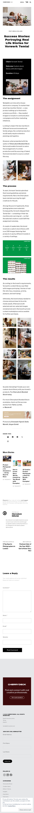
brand (4, 501)
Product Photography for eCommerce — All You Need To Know (7, 470)
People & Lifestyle (8, 503)
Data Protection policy (9, 718)
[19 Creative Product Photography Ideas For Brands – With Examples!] (27, 464)
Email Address (7, 734)
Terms (4, 720)
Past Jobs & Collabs (15, 31)
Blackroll (8, 407)
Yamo (14, 405)
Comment (6, 587)
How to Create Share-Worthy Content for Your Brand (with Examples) (16, 476)
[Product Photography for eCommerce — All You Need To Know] (7, 460)
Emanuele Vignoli (17, 422)
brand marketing (12, 501)
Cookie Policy (11, 806)
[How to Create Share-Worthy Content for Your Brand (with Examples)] (17, 464)
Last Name (6, 752)
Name (5, 615)
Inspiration (6, 794)
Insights (5, 791)
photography (18, 503)
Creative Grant (6, 786)
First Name (6, 743)
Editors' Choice (7, 789)
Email (5, 626)
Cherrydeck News (7, 784)
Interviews (5, 796)
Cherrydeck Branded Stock (19, 144)
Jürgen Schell (14, 424)
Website (5, 637)
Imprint (5, 722)
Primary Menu (27, 2)
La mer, (19, 405)
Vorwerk (6, 103)
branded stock (22, 501)
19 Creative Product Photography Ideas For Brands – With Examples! (26, 475)
